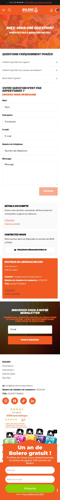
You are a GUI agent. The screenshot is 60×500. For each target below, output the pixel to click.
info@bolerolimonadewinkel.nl (31, 250)
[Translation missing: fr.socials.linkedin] (32, 401)
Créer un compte (12, 224)
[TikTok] (23, 401)
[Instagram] (5, 401)
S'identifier (10, 220)
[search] (9, 10)
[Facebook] (14, 401)
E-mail (6, 130)
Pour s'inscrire (30, 340)
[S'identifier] (51, 10)
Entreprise (7, 115)
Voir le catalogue (4, 10)
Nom (5, 101)
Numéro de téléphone (12, 144)
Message (7, 159)
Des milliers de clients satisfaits (39, 3)
